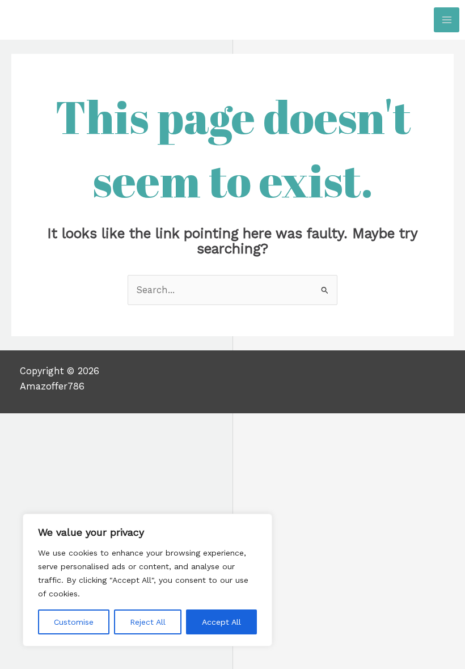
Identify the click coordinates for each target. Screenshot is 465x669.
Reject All (148, 621)
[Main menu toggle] (446, 20)
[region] (147, 580)
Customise (74, 621)
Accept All (221, 621)
